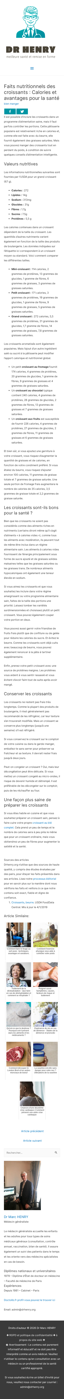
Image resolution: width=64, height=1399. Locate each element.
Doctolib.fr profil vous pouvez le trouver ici (29, 1300)
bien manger (11, 103)
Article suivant (32, 1140)
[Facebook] (10, 111)
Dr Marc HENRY (16, 1217)
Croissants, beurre (22, 902)
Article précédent (32, 1131)
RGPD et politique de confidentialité (31, 1335)
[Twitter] (22, 111)
